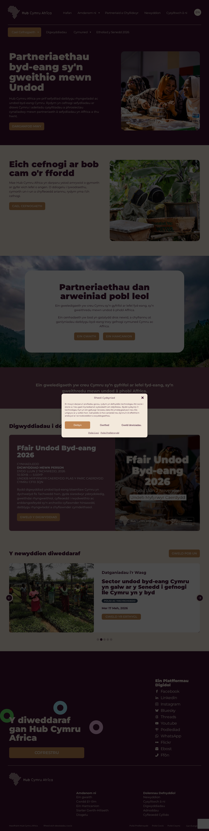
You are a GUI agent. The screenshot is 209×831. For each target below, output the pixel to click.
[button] (142, 397)
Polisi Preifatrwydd (110, 433)
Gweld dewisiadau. (131, 425)
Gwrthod (104, 425)
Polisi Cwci (93, 433)
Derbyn (77, 425)
